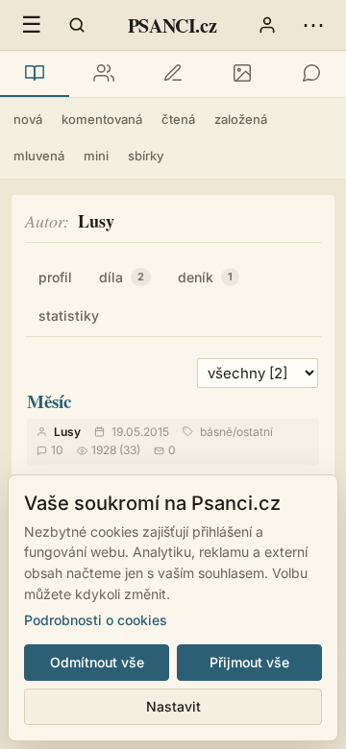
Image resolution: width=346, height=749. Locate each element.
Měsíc (49, 401)
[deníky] (173, 74)
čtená (178, 119)
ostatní (254, 431)
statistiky (68, 315)
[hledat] (77, 25)
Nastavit (173, 706)
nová (27, 119)
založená (240, 119)
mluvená (38, 155)
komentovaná (102, 119)
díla (121, 277)
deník (205, 277)
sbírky (145, 155)
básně (216, 431)
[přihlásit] (267, 25)
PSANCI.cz (172, 25)
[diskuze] (311, 74)
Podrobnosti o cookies (95, 620)
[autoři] (103, 74)
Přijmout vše (249, 662)
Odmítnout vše (97, 662)
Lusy (67, 431)
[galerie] (242, 74)
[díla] (34, 74)
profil (55, 277)
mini (96, 155)
